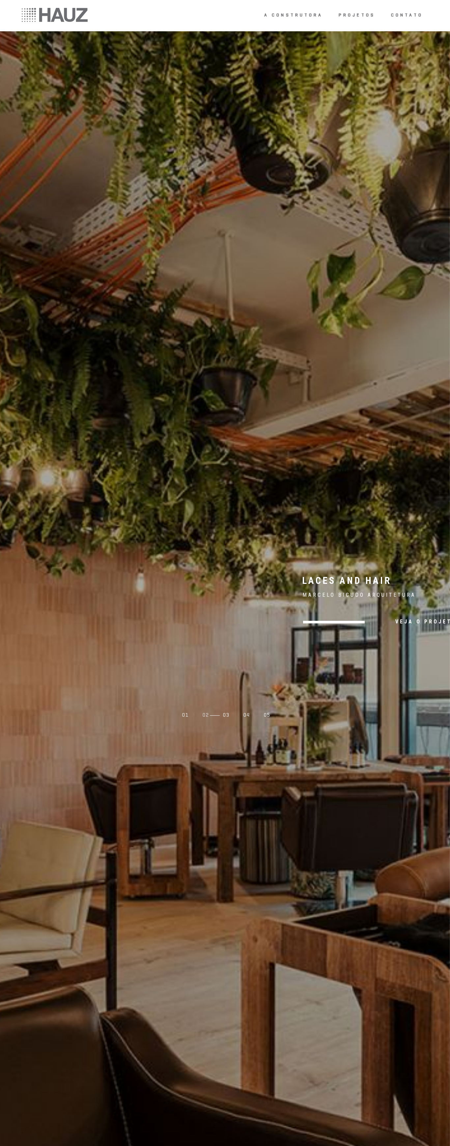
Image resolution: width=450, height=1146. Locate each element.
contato (407, 15)
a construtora (293, 15)
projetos (357, 15)
